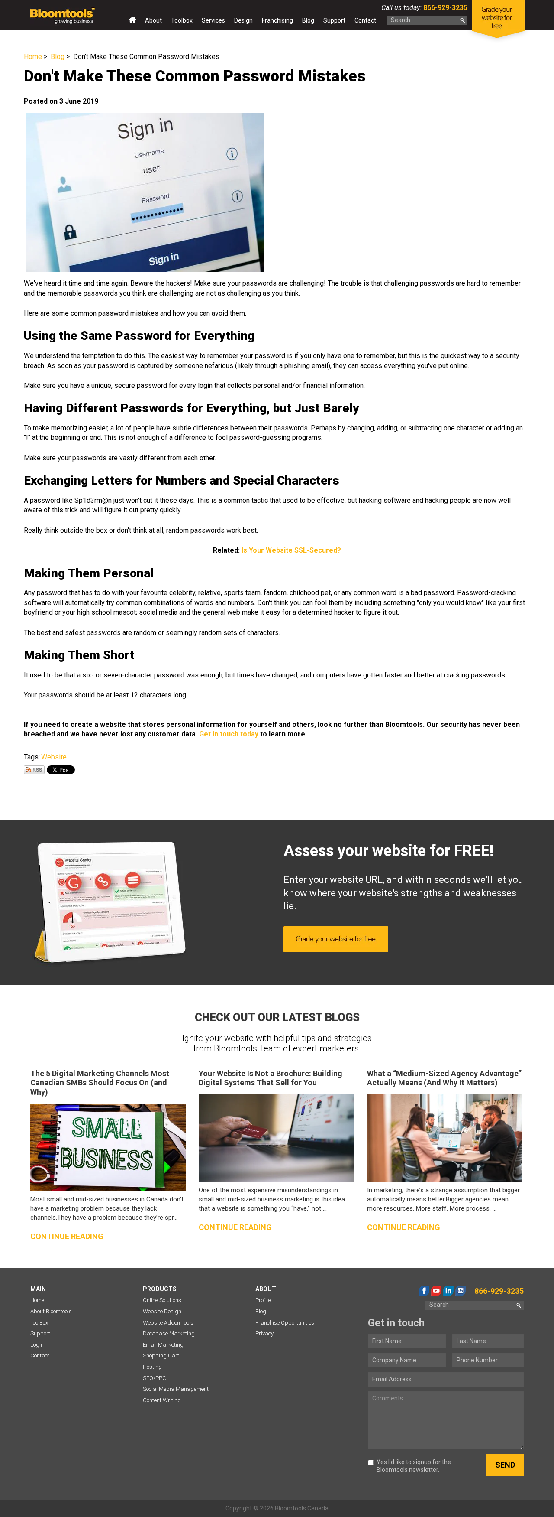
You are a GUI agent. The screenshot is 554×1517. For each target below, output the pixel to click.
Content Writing (162, 1400)
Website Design (162, 1311)
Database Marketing (169, 1333)
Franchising (277, 20)
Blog (308, 20)
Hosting (152, 1367)
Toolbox (182, 20)
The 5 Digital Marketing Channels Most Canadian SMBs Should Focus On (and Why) (99, 1083)
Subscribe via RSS (34, 769)
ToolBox (39, 1322)
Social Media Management (176, 1389)
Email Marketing (163, 1344)
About (153, 20)
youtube (436, 1291)
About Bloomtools (51, 1311)
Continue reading (66, 1236)
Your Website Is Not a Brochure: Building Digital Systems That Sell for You (270, 1078)
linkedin (448, 1291)
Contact (365, 20)
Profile (263, 1300)
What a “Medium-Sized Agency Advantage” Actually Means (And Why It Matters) (444, 1078)
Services (213, 20)
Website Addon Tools (168, 1322)
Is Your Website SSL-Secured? (291, 550)
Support (334, 20)
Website (54, 757)
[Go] (462, 20)
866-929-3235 (444, 7)
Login (37, 1344)
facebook (424, 1291)
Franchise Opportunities (284, 1322)
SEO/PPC (154, 1378)
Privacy (264, 1333)
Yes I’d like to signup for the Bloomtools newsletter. (414, 1465)
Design (243, 20)
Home (132, 22)
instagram (460, 1291)
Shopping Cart (161, 1355)
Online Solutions (162, 1300)
